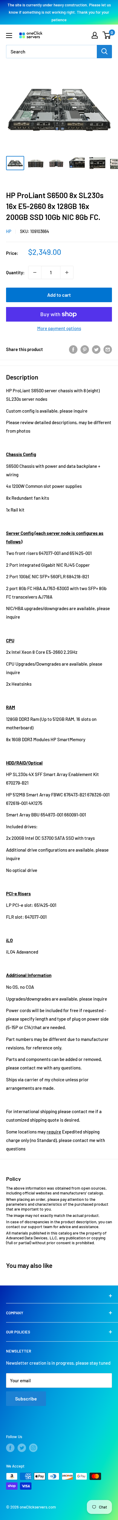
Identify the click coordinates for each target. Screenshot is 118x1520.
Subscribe (26, 1398)
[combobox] (51, 51)
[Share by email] (107, 349)
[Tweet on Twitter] (96, 349)
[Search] (104, 51)
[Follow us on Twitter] (22, 1448)
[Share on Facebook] (73, 349)
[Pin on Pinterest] (84, 349)
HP (8, 231)
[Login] (95, 35)
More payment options (59, 328)
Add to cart (59, 295)
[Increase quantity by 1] (67, 272)
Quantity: (15, 272)
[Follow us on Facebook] (10, 1448)
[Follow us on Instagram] (33, 1448)
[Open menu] (9, 35)
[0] (107, 35)
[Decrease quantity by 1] (34, 272)
